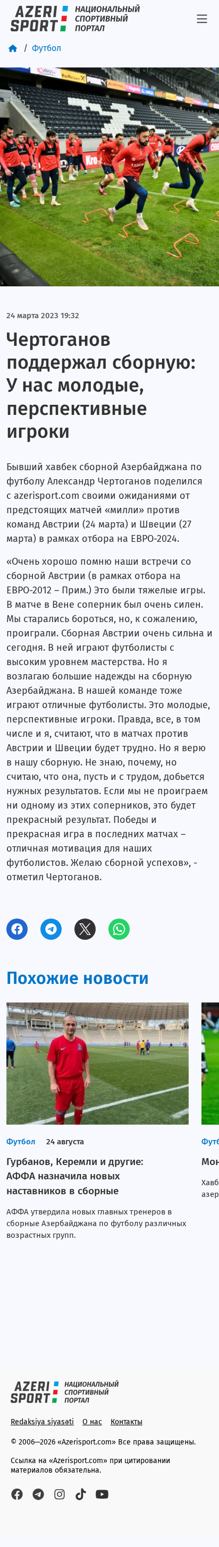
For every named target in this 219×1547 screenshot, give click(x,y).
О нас (92, 1421)
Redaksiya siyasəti (42, 1421)
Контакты (126, 1421)
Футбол (46, 48)
